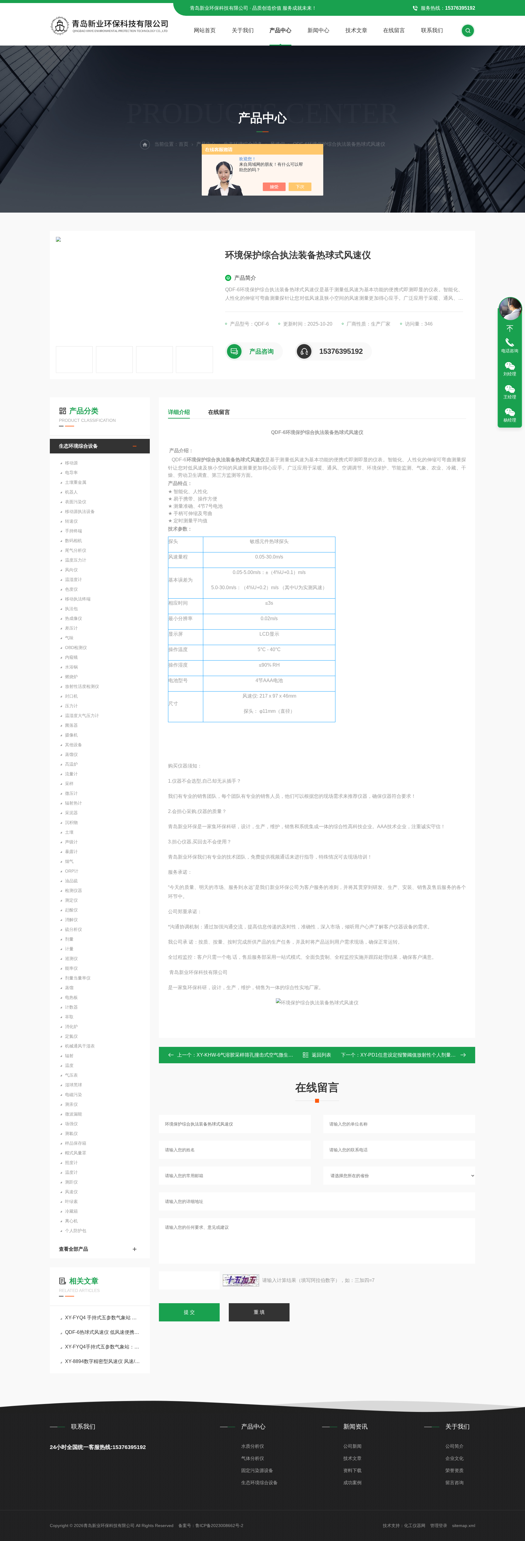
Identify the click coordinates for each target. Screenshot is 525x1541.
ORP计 (71, 871)
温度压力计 (75, 560)
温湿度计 (73, 579)
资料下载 (352, 1470)
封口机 (71, 696)
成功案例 (352, 1482)
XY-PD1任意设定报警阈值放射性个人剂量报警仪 (412, 1055)
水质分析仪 (252, 1446)
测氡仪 (71, 1133)
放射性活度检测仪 (82, 686)
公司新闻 (352, 1446)
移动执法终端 (78, 598)
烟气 (69, 861)
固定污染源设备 (257, 1470)
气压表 (71, 1075)
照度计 (71, 1162)
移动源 (71, 462)
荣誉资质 (454, 1470)
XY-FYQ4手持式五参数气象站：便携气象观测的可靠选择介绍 (103, 1346)
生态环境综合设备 (78, 446)
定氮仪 (71, 1036)
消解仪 (71, 919)
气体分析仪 (252, 1458)
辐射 (69, 1055)
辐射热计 (73, 803)
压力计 (71, 705)
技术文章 (356, 30)
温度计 (71, 1172)
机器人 (71, 492)
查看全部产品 (73, 1249)
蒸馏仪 (71, 754)
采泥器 (71, 812)
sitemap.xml (463, 1525)
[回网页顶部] (509, 329)
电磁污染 (73, 1094)
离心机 (71, 1220)
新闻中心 (318, 30)
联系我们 (432, 30)
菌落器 (71, 725)
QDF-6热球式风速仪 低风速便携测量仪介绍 (103, 1332)
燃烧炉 (71, 676)
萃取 (69, 1016)
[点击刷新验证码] (241, 1280)
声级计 (71, 841)
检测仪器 (73, 890)
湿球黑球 (73, 1084)
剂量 (69, 939)
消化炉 (71, 1026)
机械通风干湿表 (80, 1046)
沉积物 (71, 822)
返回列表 (321, 1055)
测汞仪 (71, 1104)
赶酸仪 (71, 909)
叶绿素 (71, 1201)
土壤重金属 (75, 482)
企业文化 (454, 1458)
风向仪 (71, 569)
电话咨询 (509, 350)
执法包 (71, 608)
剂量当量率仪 (78, 978)
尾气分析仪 (75, 550)
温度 (69, 1065)
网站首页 (205, 30)
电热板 (71, 997)
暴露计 (71, 851)
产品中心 (280, 30)
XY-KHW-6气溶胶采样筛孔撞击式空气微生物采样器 (252, 1055)
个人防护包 (75, 1230)
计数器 (71, 1007)
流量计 (71, 773)
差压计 (71, 628)
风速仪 (71, 1191)
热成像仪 (73, 618)
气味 (69, 637)
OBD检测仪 (76, 647)
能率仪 (71, 968)
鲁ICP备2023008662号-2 (219, 1525)
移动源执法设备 (80, 511)
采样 (69, 783)
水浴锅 (71, 667)
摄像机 (71, 735)
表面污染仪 (75, 501)
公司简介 (454, 1446)
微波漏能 (73, 1114)
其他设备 (73, 744)
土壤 (69, 832)
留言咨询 (454, 1482)
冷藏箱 (71, 1211)
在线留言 (394, 30)
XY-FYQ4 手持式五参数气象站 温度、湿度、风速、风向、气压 (103, 1317)
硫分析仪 (73, 929)
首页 (183, 144)
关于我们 (243, 30)
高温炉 (71, 764)
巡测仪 (71, 958)
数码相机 (73, 540)
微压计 (71, 793)
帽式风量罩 (75, 1152)
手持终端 (73, 530)
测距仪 (71, 1182)
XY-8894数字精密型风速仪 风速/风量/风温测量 (103, 1361)
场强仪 (71, 1123)
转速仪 (71, 521)
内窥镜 (71, 657)
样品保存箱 (75, 1143)
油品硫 (71, 880)
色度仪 (71, 589)
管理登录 (438, 1525)
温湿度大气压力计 (82, 715)
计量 (69, 948)
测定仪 (71, 900)
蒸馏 (69, 987)
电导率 (71, 472)
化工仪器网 (414, 1525)
